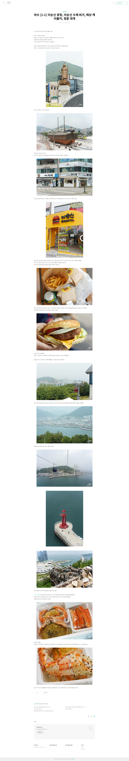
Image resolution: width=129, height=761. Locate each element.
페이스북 (89, 716)
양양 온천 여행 (68, 709)
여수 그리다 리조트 (37, 709)
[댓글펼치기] (36, 721)
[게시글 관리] (40, 693)
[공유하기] (38, 693)
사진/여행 (64, 11)
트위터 (94, 716)
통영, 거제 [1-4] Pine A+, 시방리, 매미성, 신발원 (43, 710)
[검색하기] (113, 3)
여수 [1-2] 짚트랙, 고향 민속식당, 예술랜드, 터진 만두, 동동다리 (74, 707)
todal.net (39, 727)
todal (8, 2)
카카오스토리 (91, 716)
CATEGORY (119, 3)
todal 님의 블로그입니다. (41, 729)
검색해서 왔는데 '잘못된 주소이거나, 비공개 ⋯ (40, 747)
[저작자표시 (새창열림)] (49, 692)
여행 (38, 704)
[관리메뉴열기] (126, 2)
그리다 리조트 (37, 595)
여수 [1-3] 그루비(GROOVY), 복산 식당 (41, 707)
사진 (35, 704)
